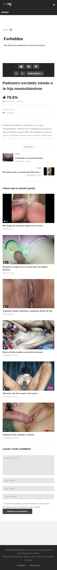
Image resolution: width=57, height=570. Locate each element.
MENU (6, 12)
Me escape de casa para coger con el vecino (23, 226)
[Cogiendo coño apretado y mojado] (28, 417)
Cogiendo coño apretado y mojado (18, 435)
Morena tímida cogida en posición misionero (23, 352)
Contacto (21, 565)
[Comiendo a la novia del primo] (28, 160)
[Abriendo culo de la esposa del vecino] (28, 376)
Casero (5, 109)
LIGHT (5, 30)
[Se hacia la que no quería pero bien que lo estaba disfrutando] (28, 174)
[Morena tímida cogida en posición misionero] (28, 334)
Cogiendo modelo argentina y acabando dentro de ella (27, 311)
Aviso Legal (34, 565)
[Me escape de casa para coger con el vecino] (28, 208)
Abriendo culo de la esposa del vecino (20, 393)
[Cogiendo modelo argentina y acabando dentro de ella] (28, 293)
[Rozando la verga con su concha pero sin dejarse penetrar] (28, 249)
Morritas (12, 109)
